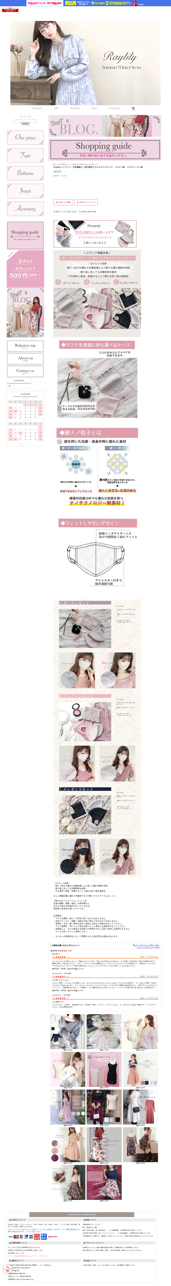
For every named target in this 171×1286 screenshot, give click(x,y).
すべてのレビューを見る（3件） (148, 945)
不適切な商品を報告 (88, 212)
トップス (14, 386)
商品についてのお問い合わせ (66, 212)
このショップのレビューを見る (148, 947)
